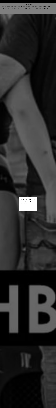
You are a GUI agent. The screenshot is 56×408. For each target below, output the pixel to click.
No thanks (28, 208)
